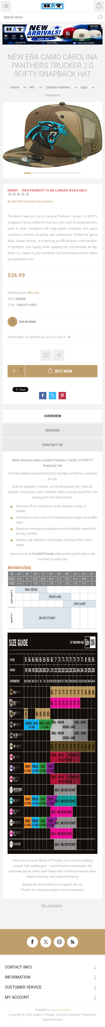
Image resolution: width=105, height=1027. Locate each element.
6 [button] (69, 173)
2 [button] (36, 173)
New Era (33, 293)
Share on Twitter (52, 395)
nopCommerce (60, 1010)
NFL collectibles (52, 905)
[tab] (52, 416)
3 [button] (44, 173)
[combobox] (47, 17)
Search (100, 17)
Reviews (52, 430)
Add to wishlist (46, 355)
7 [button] (77, 173)
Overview (52, 416)
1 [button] (27, 173)
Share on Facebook (42, 395)
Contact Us (52, 445)
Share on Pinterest (62, 395)
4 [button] (52, 173)
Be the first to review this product (30, 201)
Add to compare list (58, 355)
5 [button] (60, 173)
